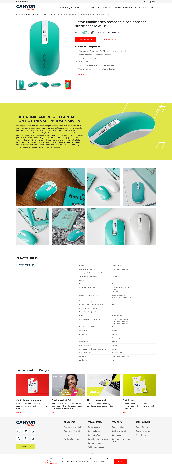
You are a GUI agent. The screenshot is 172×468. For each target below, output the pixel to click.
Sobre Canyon (141, 435)
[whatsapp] (18, 438)
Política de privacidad (96, 447)
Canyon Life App (94, 431)
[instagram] (18, 431)
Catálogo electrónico (120, 431)
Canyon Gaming (142, 427)
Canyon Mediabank (119, 427)
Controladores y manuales (98, 439)
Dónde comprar (94, 427)
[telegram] (25, 438)
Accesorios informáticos (73, 431)
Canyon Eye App (94, 435)
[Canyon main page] (25, 7)
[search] (145, 2)
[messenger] (33, 438)
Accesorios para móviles (73, 427)
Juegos (66, 435)
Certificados (116, 435)
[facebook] (33, 431)
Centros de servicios (95, 443)
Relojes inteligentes (71, 439)
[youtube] (25, 431)
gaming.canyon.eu (23, 2)
